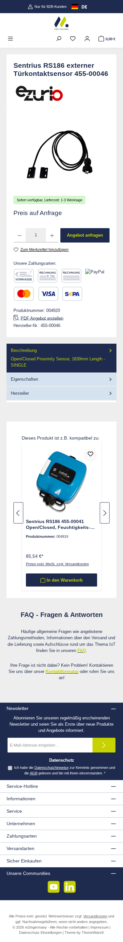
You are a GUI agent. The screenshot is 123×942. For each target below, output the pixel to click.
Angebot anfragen (85, 235)
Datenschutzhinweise (51, 768)
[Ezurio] (61, 93)
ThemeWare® (93, 932)
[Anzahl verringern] (19, 235)
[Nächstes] (105, 513)
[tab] (61, 358)
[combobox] (79, 6)
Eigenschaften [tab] (24, 379)
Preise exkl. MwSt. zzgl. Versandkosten (57, 564)
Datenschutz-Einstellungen (40, 932)
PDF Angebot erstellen (42, 318)
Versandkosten (95, 916)
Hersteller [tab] (20, 393)
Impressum (100, 927)
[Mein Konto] (87, 38)
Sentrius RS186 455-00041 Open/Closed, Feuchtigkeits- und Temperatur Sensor (58, 524)
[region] (61, 154)
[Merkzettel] (73, 38)
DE (84, 7)
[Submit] (103, 745)
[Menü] (10, 38)
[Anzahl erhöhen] (52, 235)
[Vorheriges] (18, 513)
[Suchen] (58, 38)
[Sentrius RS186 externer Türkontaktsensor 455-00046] (61, 155)
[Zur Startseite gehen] (61, 23)
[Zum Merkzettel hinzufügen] (90, 455)
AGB (33, 773)
